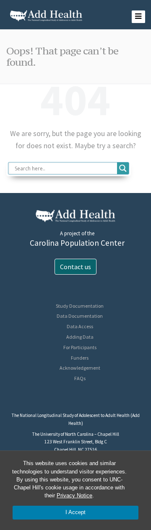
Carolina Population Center (77, 243)
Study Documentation (80, 306)
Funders (80, 358)
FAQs (80, 378)
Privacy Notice (74, 495)
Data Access (80, 326)
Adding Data (80, 337)
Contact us (75, 266)
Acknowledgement (80, 368)
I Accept (75, 512)
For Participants (79, 347)
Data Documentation (80, 316)
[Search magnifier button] (123, 168)
